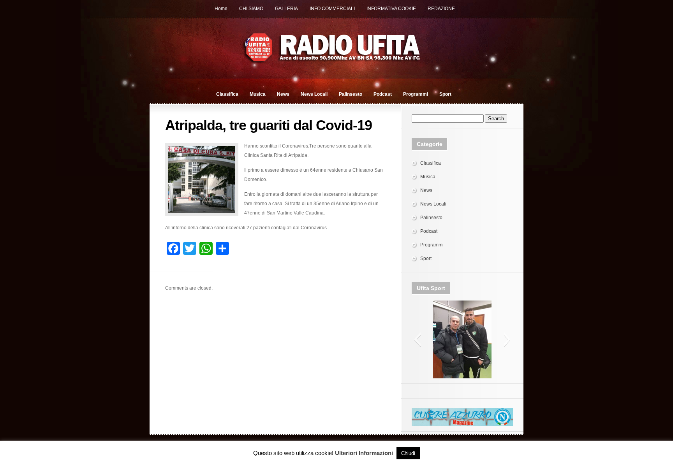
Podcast (382, 94)
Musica (258, 94)
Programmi (415, 94)
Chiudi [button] (408, 453)
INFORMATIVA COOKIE (391, 8)
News (283, 94)
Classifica (227, 94)
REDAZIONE (441, 8)
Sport (445, 94)
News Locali (314, 94)
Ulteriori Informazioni (364, 453)
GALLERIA (286, 8)
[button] (417, 339)
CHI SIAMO (251, 8)
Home (221, 8)
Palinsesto (350, 94)
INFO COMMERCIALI (332, 8)
